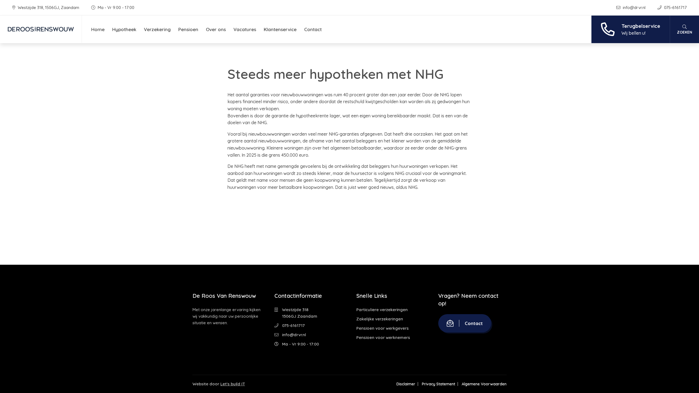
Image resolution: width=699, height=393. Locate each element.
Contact (313, 29)
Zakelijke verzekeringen (379, 318)
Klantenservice (280, 29)
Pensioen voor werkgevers (382, 328)
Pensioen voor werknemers (383, 337)
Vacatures (244, 29)
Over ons (216, 29)
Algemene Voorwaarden (484, 384)
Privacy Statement (438, 384)
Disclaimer (405, 384)
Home (98, 29)
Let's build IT (232, 383)
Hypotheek (124, 29)
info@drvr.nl (634, 7)
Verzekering (157, 29)
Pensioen (188, 29)
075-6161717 (675, 7)
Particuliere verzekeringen (382, 309)
